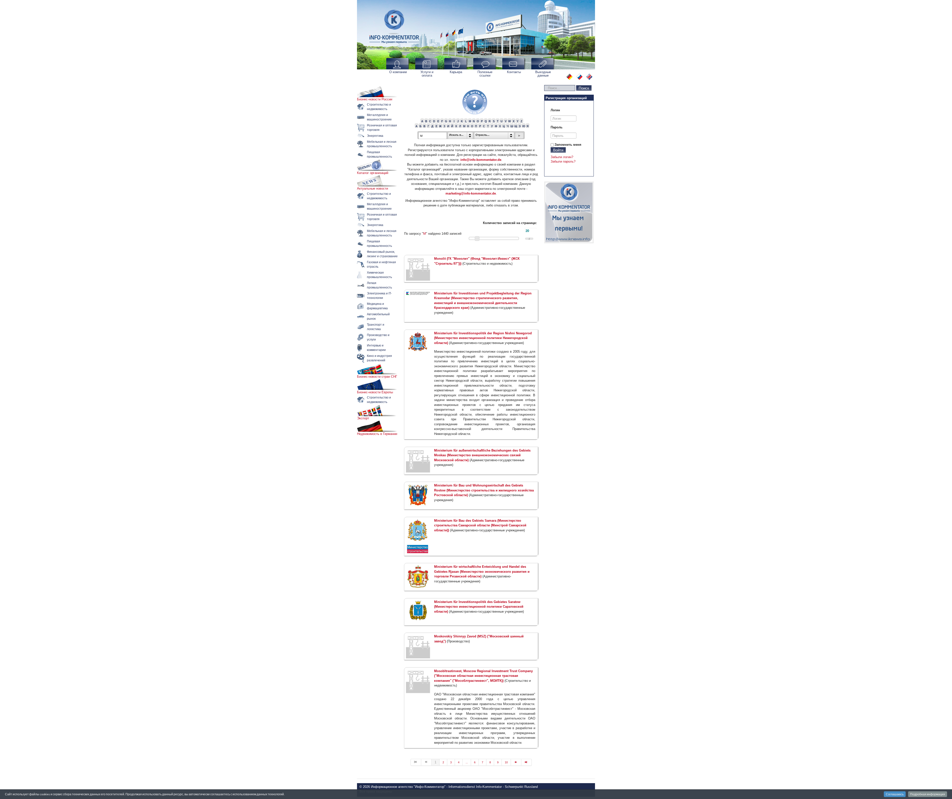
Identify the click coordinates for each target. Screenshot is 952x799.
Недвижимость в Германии (377, 434)
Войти (558, 149)
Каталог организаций (372, 173)
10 (506, 762)
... (467, 762)
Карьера (456, 72)
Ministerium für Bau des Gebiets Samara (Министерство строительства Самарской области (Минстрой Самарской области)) (480, 525)
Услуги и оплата (426, 73)
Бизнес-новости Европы (375, 392)
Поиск (584, 87)
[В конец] (526, 762)
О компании (398, 72)
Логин (555, 110)
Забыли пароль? (563, 161)
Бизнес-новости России (374, 99)
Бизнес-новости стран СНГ (377, 376)
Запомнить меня (568, 144)
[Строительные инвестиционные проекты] (569, 212)
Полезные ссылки (484, 73)
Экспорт (363, 418)
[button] (519, 136)
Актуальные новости (372, 188)
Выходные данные (543, 73)
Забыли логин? (562, 157)
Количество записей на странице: (510, 223)
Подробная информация (927, 794)
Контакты (514, 72)
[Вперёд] (516, 762)
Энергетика (375, 136)
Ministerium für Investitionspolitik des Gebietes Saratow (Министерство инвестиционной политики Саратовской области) (478, 606)
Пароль (557, 127)
